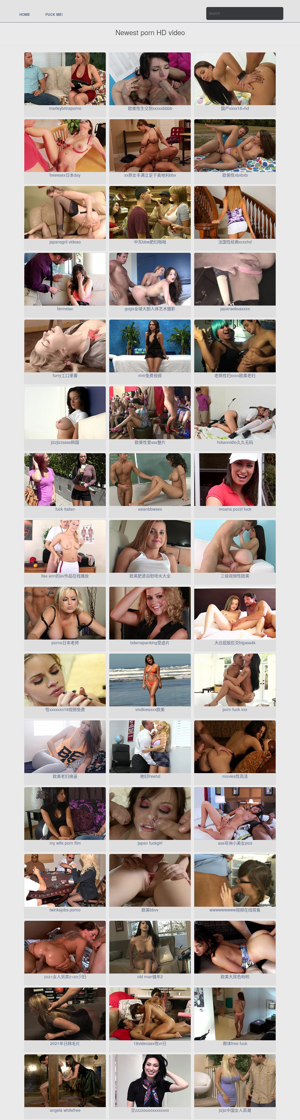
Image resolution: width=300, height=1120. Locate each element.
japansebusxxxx (235, 308)
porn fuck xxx (235, 709)
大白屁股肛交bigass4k (234, 642)
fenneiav (65, 308)
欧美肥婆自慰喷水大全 (150, 576)
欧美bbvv (150, 910)
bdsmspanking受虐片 (150, 642)
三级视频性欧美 (235, 576)
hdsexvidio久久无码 (235, 442)
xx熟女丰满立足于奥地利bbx (150, 175)
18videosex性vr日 (150, 1043)
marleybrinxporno (65, 108)
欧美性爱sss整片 (150, 442)
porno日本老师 (65, 642)
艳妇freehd (150, 776)
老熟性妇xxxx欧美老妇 (234, 375)
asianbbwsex (150, 509)
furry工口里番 (65, 375)
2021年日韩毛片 (65, 1043)
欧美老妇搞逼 (65, 776)
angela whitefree (65, 1110)
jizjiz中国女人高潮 (235, 1110)
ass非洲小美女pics (235, 843)
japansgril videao (65, 242)
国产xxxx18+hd (235, 108)
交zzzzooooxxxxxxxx (150, 1110)
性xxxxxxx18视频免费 (65, 709)
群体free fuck (235, 1043)
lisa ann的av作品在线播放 (65, 576)
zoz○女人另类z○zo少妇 (65, 976)
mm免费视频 (150, 375)
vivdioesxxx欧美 (150, 709)
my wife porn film (65, 843)
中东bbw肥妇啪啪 (150, 242)
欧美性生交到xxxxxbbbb (150, 108)
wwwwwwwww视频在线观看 (234, 910)
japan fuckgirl (150, 843)
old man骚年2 (150, 976)
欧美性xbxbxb (235, 175)
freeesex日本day (65, 175)
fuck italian (65, 509)
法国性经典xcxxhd (235, 242)
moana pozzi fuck (235, 509)
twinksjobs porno (65, 910)
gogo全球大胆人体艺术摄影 (150, 308)
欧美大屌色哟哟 (235, 976)
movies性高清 (235, 776)
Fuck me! (54, 14)
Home (24, 14)
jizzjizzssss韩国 (65, 442)
